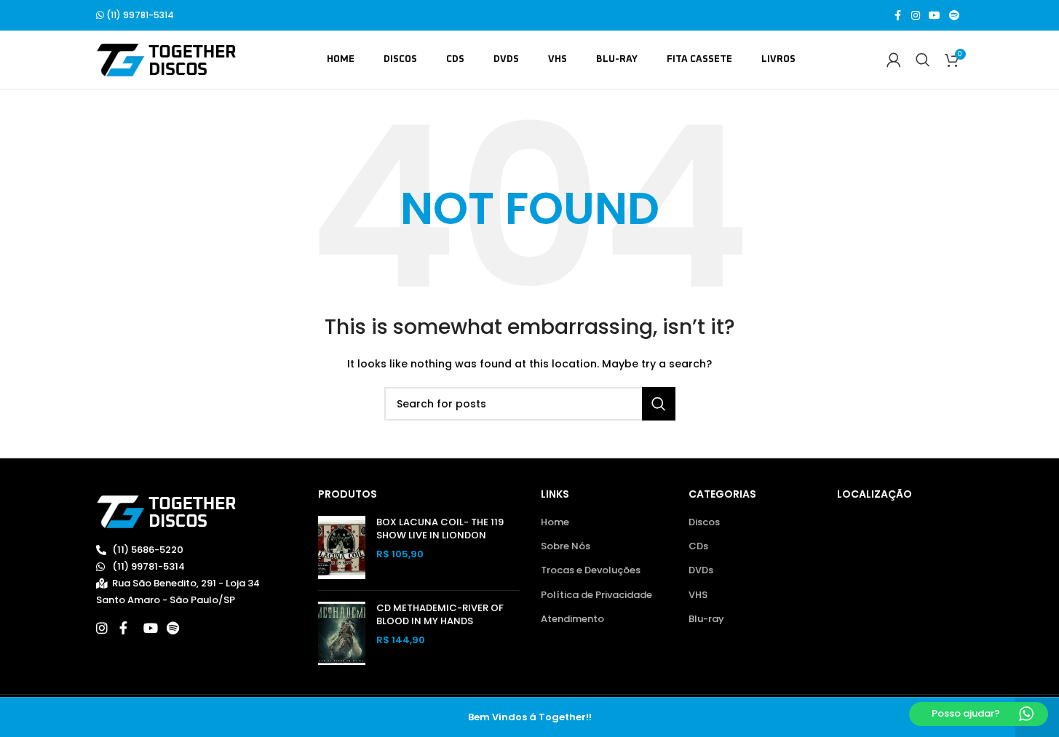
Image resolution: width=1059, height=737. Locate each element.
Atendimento (572, 619)
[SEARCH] (658, 404)
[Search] (922, 59)
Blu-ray (706, 619)
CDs (698, 546)
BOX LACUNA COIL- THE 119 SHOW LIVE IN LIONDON (440, 529)
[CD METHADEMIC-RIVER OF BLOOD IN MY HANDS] (341, 633)
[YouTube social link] (934, 15)
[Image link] (166, 511)
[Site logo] (166, 59)
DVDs (701, 570)
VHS (698, 595)
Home (555, 522)
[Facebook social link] (898, 15)
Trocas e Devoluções (590, 570)
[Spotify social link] (954, 15)
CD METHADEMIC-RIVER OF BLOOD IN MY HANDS (440, 615)
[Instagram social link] (915, 15)
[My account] (893, 59)
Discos (704, 522)
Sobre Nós (565, 546)
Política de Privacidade (596, 595)
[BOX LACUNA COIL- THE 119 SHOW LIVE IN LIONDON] (341, 547)
